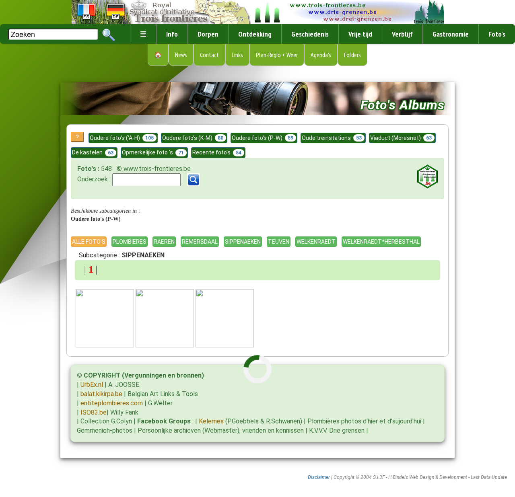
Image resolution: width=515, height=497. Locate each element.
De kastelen (92, 152)
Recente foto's (216, 152)
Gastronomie (451, 34)
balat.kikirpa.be (101, 394)
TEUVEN (278, 241)
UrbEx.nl (91, 384)
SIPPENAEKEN (243, 241)
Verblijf (402, 34)
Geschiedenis (310, 34)
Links (237, 55)
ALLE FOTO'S (88, 241)
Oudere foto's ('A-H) (122, 138)
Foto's (496, 34)
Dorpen (208, 34)
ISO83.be (93, 412)
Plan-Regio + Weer (277, 55)
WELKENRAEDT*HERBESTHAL (381, 241)
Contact (209, 55)
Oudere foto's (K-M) (192, 138)
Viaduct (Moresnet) (401, 138)
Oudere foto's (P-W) (262, 138)
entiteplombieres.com (111, 403)
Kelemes (211, 421)
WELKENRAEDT (316, 241)
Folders (352, 55)
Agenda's (321, 55)
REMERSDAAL (200, 241)
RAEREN (164, 241)
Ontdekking (255, 34)
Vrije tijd (360, 34)
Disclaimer (319, 477)
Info (172, 34)
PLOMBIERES (129, 241)
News (181, 55)
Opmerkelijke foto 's (153, 152)
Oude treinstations (332, 138)
